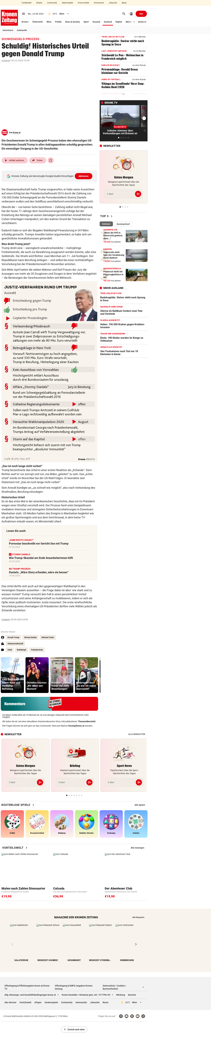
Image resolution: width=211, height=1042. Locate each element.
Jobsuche (113, 3)
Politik (58, 22)
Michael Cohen (48, 637)
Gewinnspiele (67, 3)
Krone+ (25, 22)
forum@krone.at (76, 726)
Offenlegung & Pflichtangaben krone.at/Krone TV (27, 987)
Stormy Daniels (30, 637)
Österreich (37, 22)
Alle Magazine (138, 917)
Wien (48, 22)
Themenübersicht (86, 721)
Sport (86, 22)
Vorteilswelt (26, 3)
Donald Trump (13, 637)
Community (52, 3)
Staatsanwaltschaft (15, 644)
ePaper (39, 3)
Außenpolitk (22, 30)
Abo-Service (10, 1002)
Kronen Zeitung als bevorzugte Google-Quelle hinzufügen (50, 176)
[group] (12, 675)
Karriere (132, 995)
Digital (119, 22)
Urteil (10, 650)
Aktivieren (83, 176)
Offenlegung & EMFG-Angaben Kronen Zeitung (74, 987)
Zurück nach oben (74, 1029)
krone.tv (142, 22)
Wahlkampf (21, 650)
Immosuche (99, 3)
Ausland (108, 22)
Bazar (124, 3)
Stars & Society (72, 22)
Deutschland (8, 30)
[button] (134, 22)
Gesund (96, 22)
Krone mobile (83, 3)
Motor (129, 22)
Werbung (120, 995)
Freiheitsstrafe (37, 650)
